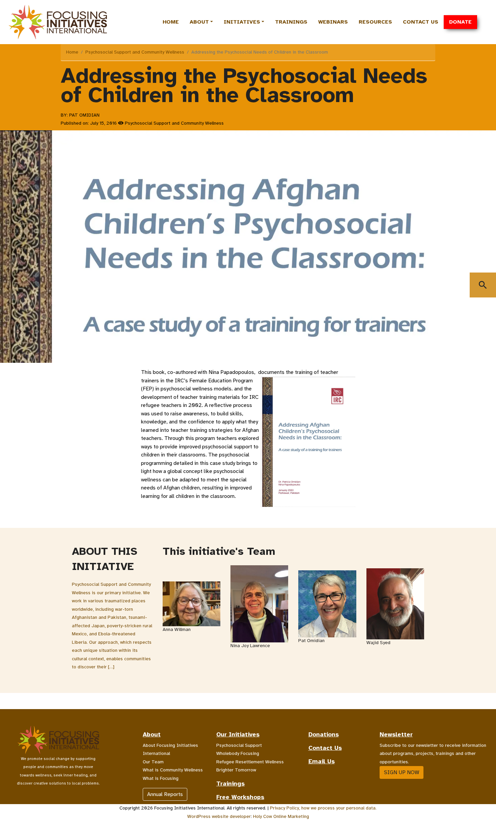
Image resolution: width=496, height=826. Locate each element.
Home (171, 22)
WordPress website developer (219, 816)
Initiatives (242, 22)
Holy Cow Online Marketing (281, 816)
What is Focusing (160, 778)
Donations (323, 734)
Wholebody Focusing (237, 753)
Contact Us (420, 22)
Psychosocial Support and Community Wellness (134, 52)
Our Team (153, 762)
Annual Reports (165, 794)
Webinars (333, 22)
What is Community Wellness (173, 770)
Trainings (291, 22)
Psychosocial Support (239, 745)
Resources (375, 22)
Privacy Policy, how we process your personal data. (323, 808)
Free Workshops (240, 797)
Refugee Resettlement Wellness (250, 762)
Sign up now (401, 772)
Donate (460, 22)
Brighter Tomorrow (236, 770)
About (199, 22)
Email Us (321, 761)
